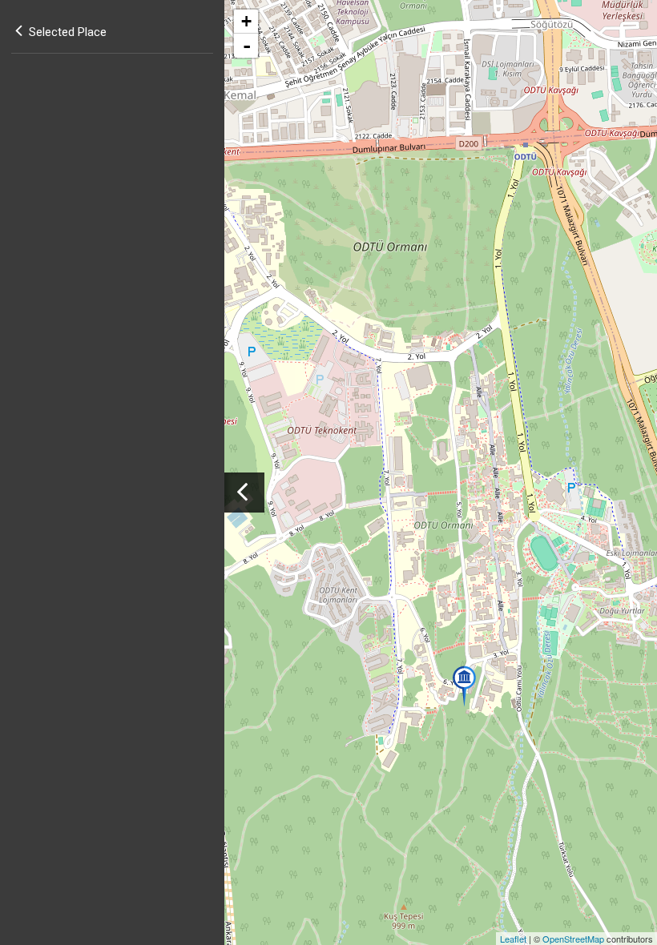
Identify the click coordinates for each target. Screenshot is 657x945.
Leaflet (513, 938)
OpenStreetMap (573, 938)
